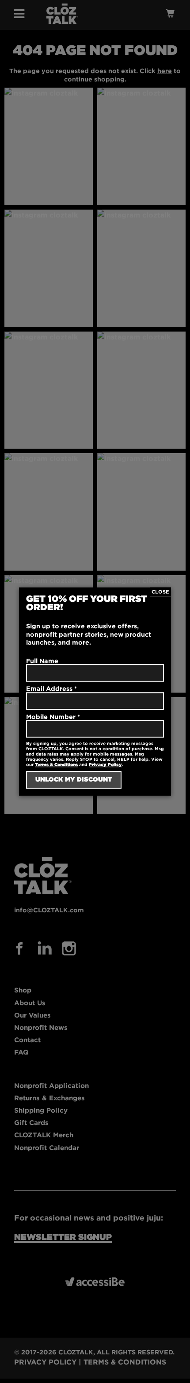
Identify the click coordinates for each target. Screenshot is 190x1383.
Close (160, 591)
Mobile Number (53, 716)
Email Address (51, 688)
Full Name (42, 660)
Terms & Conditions (56, 764)
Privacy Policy (105, 764)
